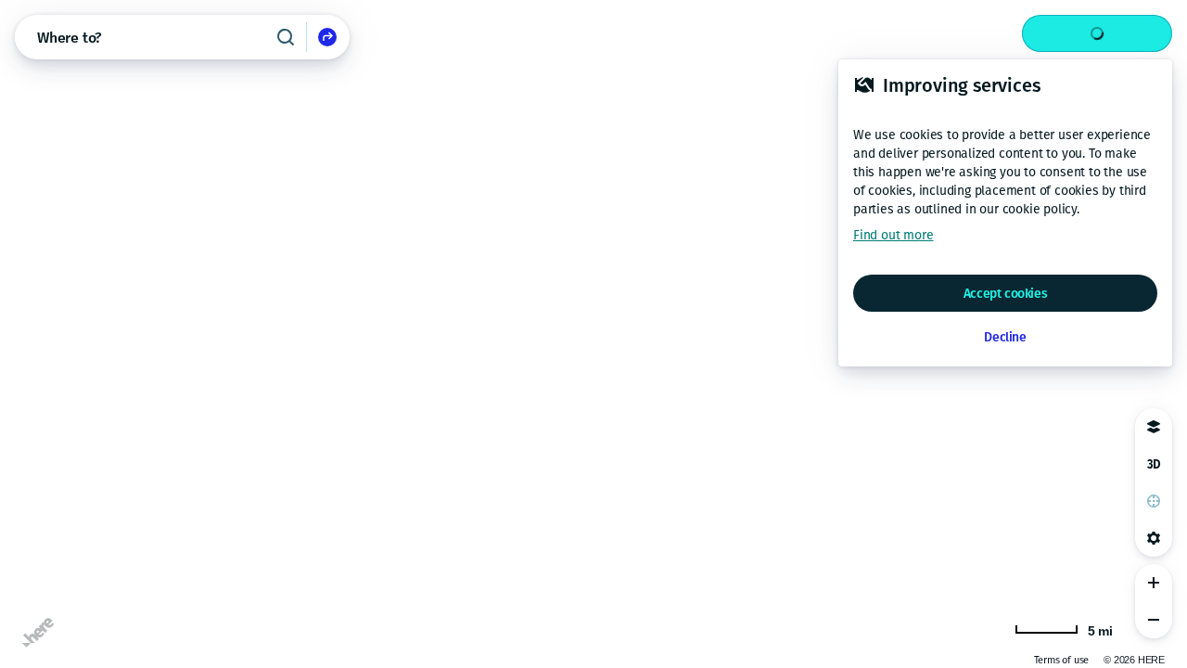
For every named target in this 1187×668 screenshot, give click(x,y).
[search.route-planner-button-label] (327, 37)
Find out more (893, 235)
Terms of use (1062, 660)
